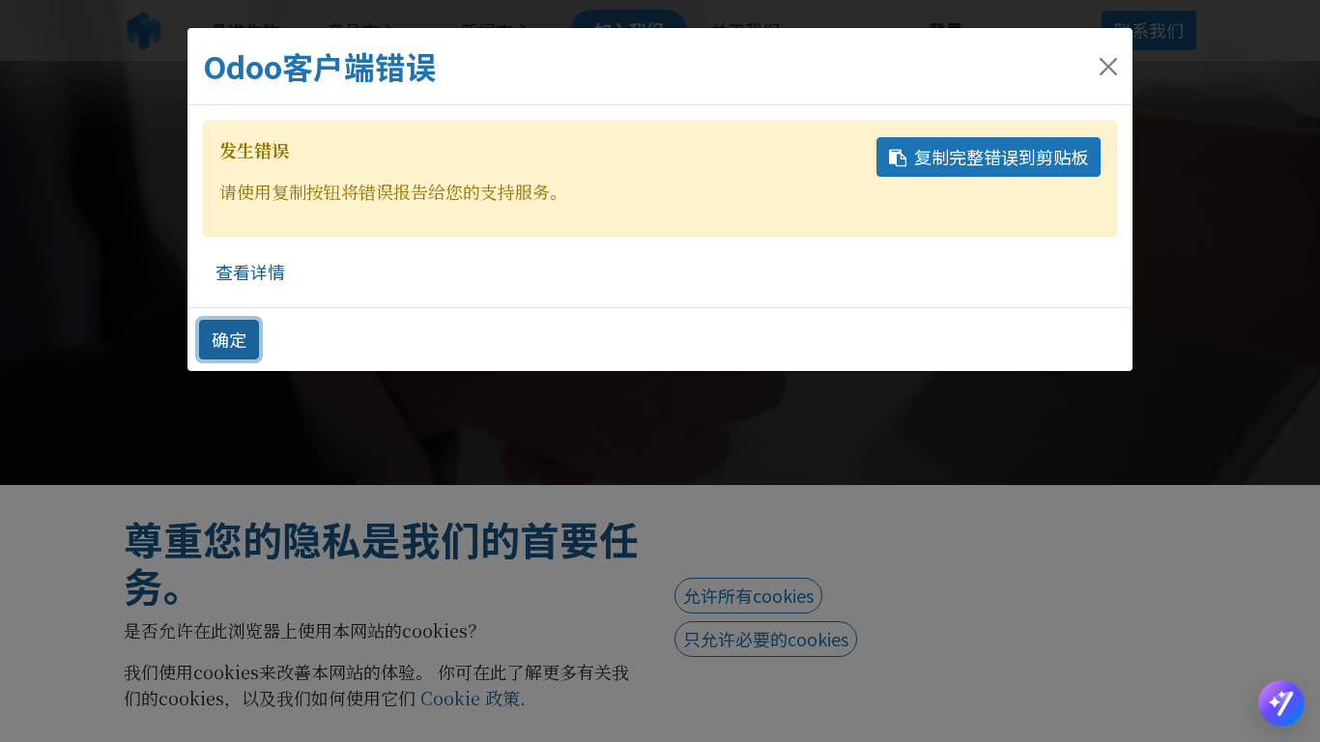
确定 (229, 339)
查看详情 (250, 271)
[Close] (1108, 66)
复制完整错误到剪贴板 (1001, 156)
